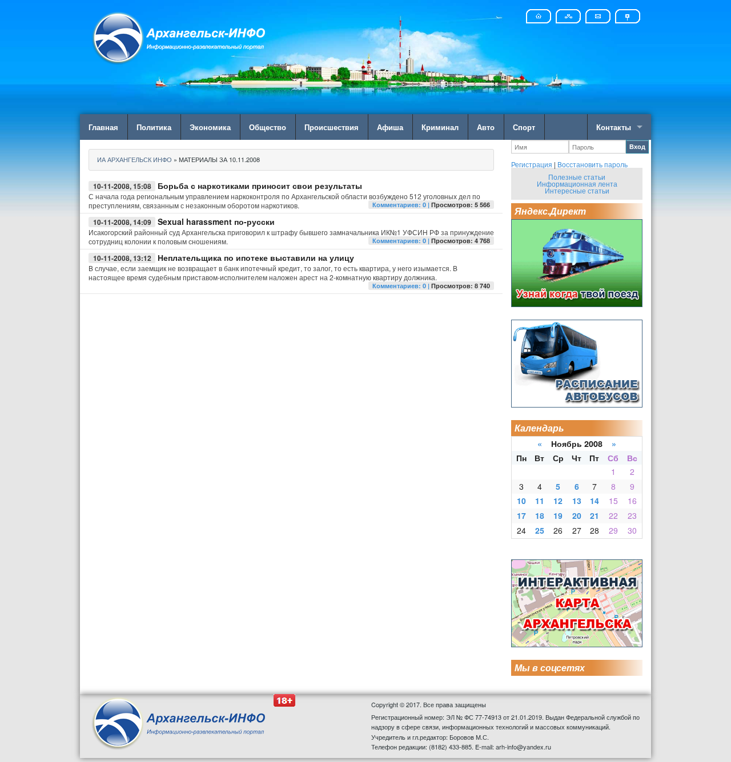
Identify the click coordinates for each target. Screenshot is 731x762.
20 (576, 515)
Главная (103, 127)
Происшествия (331, 127)
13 (576, 500)
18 (539, 515)
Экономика (210, 127)
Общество (267, 127)
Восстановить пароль (592, 164)
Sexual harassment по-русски (216, 221)
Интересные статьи (577, 190)
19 (558, 515)
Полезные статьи (576, 177)
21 (594, 515)
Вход (637, 146)
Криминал (440, 127)
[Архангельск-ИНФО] (180, 36)
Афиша (390, 127)
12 (558, 500)
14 (594, 500)
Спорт (524, 127)
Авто (486, 127)
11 (539, 500)
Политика (153, 127)
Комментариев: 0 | (401, 204)
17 (521, 515)
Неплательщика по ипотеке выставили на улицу (256, 257)
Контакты (613, 127)
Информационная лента (577, 183)
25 (539, 530)
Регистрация (531, 164)
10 (521, 500)
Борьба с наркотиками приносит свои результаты (260, 185)
